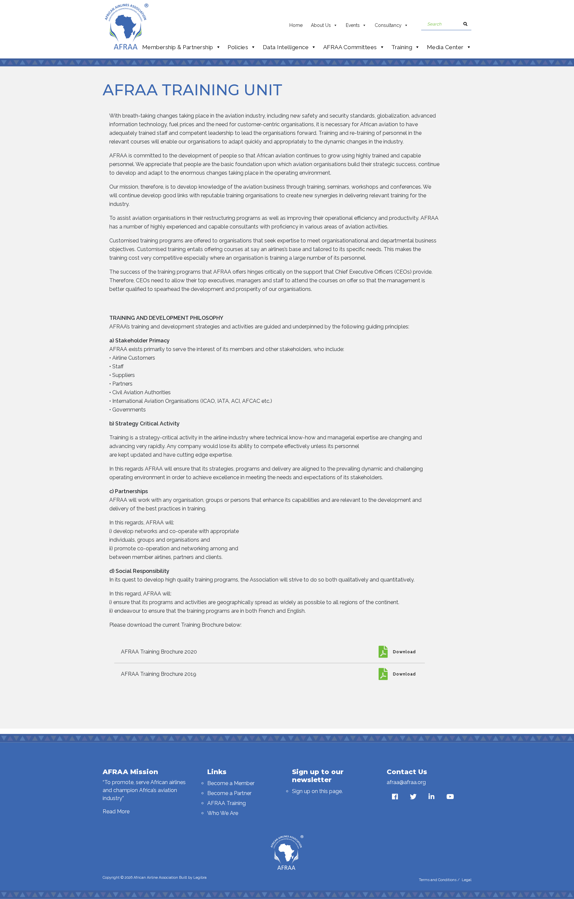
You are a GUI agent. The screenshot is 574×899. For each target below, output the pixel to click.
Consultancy (388, 25)
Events (353, 25)
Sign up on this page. (317, 791)
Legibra (200, 877)
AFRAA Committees (350, 47)
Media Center (445, 47)
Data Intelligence (286, 47)
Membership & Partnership (177, 47)
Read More (116, 811)
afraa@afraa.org (406, 782)
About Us (321, 25)
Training (401, 47)
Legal (466, 880)
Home (296, 25)
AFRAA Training (226, 803)
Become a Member (230, 783)
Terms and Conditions (437, 880)
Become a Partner (229, 793)
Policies (238, 47)
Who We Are (222, 813)
